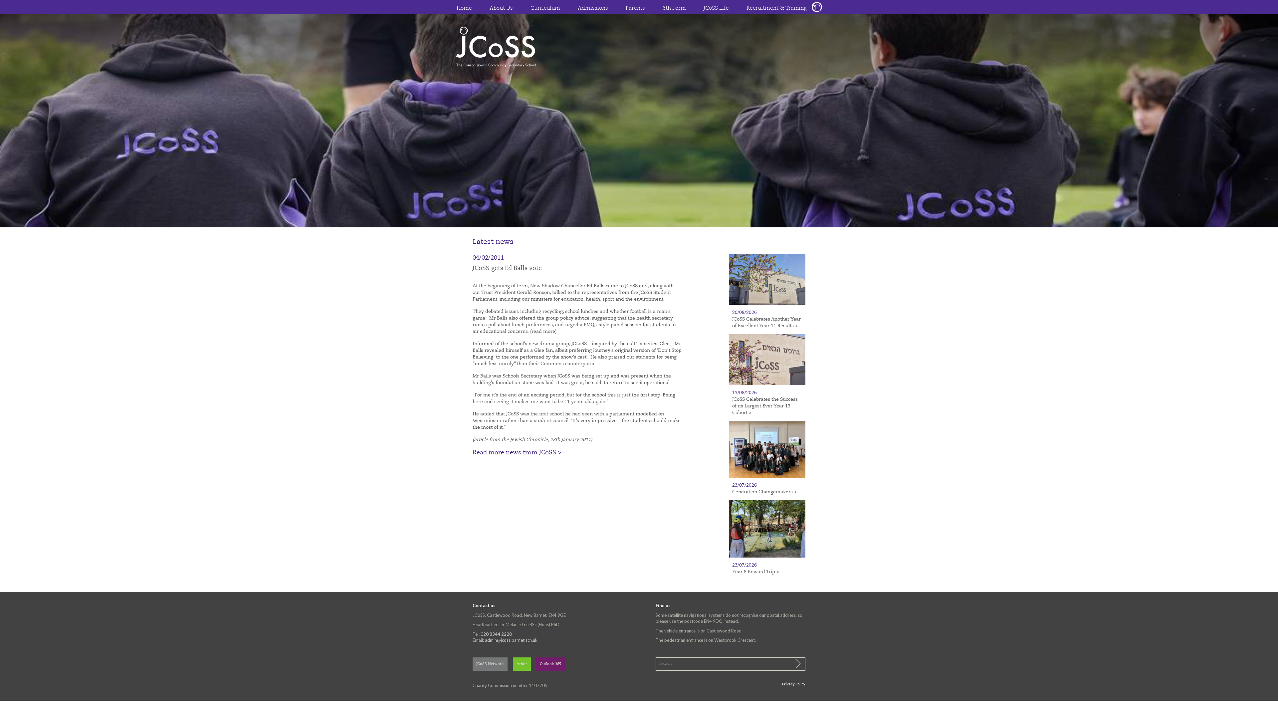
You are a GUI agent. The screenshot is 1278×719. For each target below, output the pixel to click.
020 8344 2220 (496, 634)
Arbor (522, 664)
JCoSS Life (716, 8)
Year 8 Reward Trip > (755, 572)
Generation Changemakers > (764, 492)
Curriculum (545, 8)
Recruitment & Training (776, 8)
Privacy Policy (793, 684)
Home (464, 8)
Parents (635, 8)
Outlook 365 (550, 664)
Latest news (493, 242)
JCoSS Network (490, 664)
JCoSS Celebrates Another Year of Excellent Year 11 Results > (766, 322)
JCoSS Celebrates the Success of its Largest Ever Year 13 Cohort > (765, 406)
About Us (501, 8)
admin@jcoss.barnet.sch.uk (511, 640)
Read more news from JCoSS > (517, 453)
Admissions (593, 8)
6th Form (674, 8)
